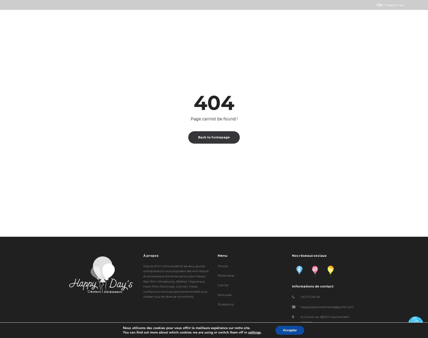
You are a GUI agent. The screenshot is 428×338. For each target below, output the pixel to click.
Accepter (290, 330)
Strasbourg (226, 304)
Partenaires (226, 275)
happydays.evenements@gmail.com (327, 307)
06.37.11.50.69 (310, 297)
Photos (223, 266)
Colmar (223, 285)
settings (254, 332)
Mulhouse (225, 295)
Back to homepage (214, 137)
